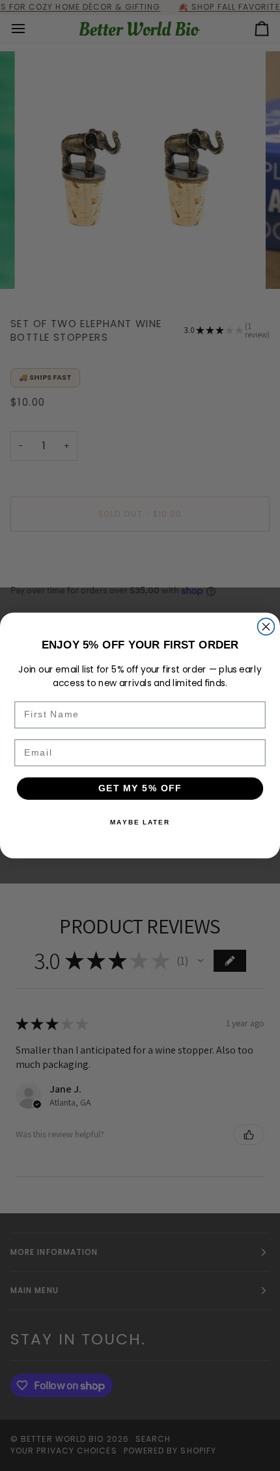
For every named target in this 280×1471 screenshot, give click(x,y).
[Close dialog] (266, 626)
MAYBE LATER (140, 822)
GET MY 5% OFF (140, 788)
